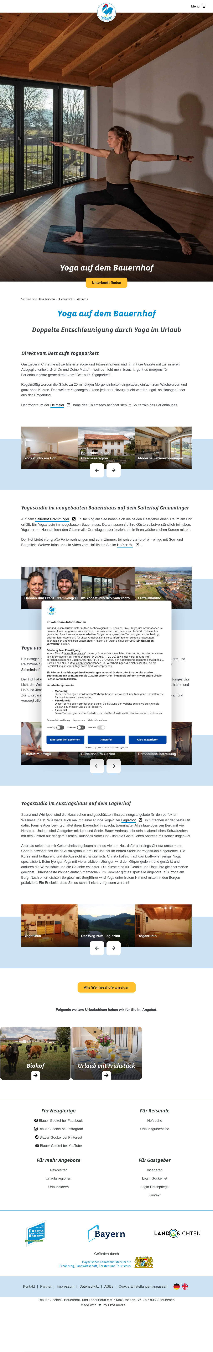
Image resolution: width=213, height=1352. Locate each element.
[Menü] (205, 6)
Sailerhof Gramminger (52, 519)
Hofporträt (125, 545)
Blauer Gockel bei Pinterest (60, 1137)
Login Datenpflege (154, 1187)
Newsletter (58, 1170)
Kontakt (155, 1195)
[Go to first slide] (113, 470)
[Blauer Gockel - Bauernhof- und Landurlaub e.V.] (106, 13)
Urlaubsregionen (58, 1178)
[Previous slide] (97, 470)
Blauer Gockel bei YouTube (60, 1146)
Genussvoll (66, 299)
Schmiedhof (30, 670)
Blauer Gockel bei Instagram (60, 1129)
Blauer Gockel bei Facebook (60, 1121)
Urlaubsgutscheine (154, 1129)
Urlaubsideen (47, 299)
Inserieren (154, 1170)
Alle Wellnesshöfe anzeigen (106, 987)
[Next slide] (113, 766)
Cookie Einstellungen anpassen (143, 1286)
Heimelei (57, 405)
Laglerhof (128, 820)
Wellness (82, 299)
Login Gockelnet (154, 1178)
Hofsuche (154, 1121)
